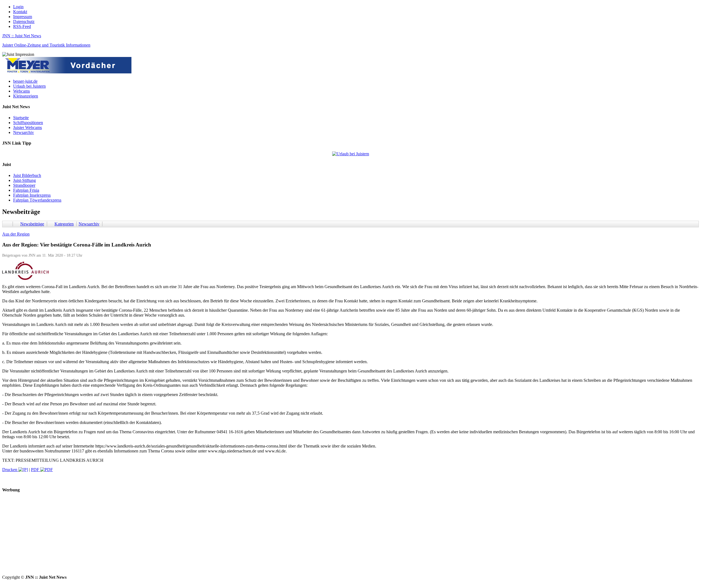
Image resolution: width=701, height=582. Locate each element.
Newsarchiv (23, 132)
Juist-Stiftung (24, 180)
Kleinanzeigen (25, 96)
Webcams (21, 91)
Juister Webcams (27, 127)
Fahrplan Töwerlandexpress (37, 200)
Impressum (22, 16)
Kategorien (64, 224)
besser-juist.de (25, 81)
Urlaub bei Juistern (29, 86)
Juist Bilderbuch (27, 175)
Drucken (10, 469)
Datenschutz (24, 21)
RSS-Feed (22, 26)
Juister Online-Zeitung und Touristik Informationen (46, 45)
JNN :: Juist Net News (21, 35)
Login (18, 6)
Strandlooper (24, 185)
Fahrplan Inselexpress (32, 195)
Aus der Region (16, 234)
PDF (35, 469)
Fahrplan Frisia (26, 190)
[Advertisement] (166, 536)
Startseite (21, 117)
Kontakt (20, 11)
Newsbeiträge (32, 224)
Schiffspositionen (28, 122)
